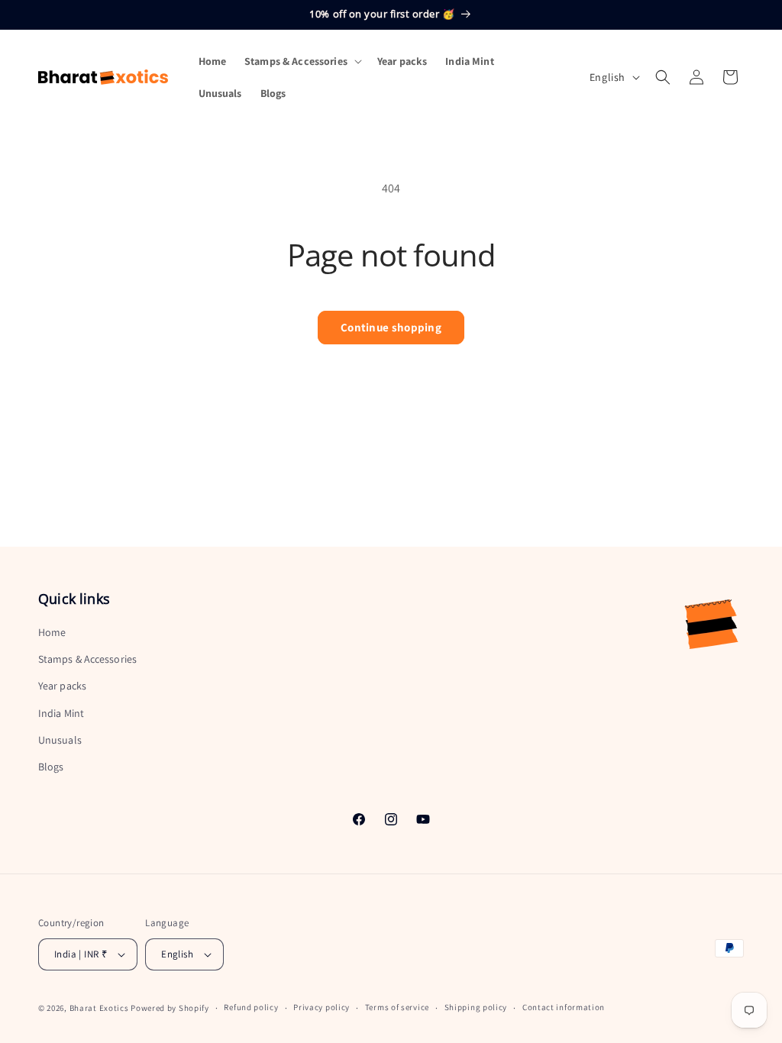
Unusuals (60, 740)
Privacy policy (321, 1007)
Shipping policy (476, 1007)
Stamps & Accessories (87, 659)
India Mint (61, 713)
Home (52, 632)
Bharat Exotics (99, 1008)
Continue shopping (391, 327)
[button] (301, 61)
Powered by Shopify (170, 1008)
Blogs (51, 766)
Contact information (563, 1007)
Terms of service (397, 1007)
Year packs (62, 686)
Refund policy (251, 1007)
